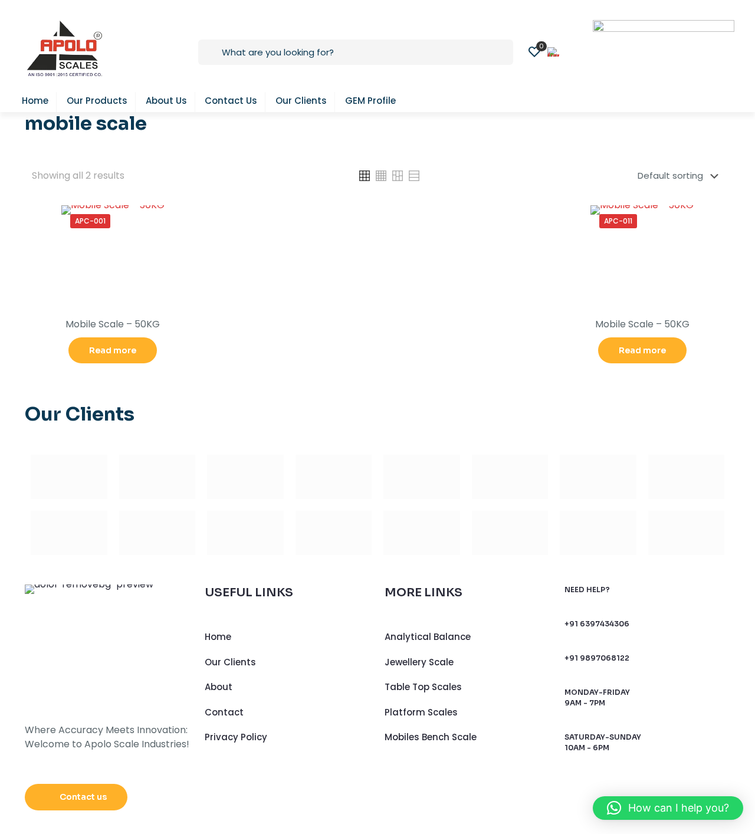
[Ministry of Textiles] (686, 533)
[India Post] (333, 533)
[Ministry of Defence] (510, 533)
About (218, 687)
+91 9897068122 (596, 658)
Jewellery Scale (419, 662)
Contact (224, 712)
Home (218, 637)
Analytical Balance (428, 637)
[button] (668, 808)
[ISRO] (598, 533)
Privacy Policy (236, 737)
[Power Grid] (245, 533)
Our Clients (230, 662)
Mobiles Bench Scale (431, 737)
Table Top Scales (423, 687)
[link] (364, 175)
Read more (112, 350)
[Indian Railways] (421, 533)
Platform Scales (421, 712)
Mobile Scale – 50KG (112, 324)
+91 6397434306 (596, 623)
